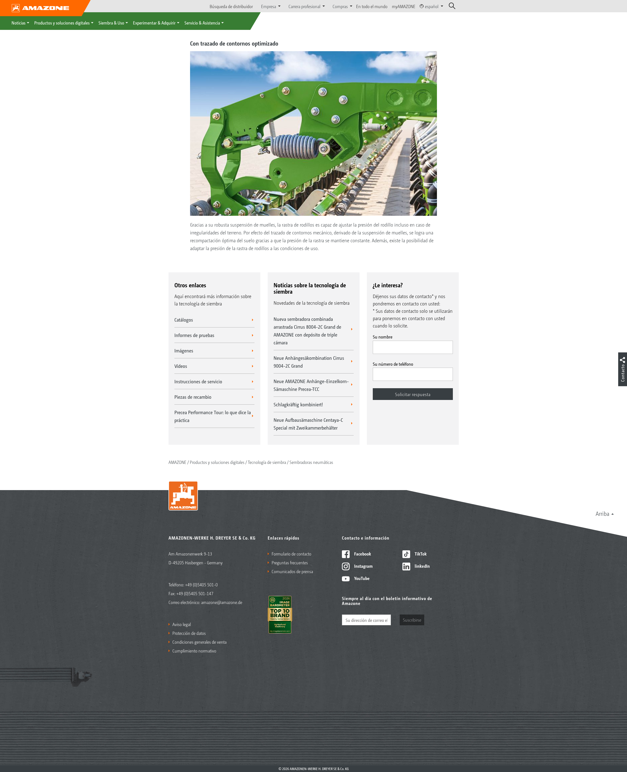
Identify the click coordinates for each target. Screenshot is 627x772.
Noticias (18, 22)
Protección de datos (189, 633)
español (431, 6)
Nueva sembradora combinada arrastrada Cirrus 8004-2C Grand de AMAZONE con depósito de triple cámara (307, 330)
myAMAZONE (403, 6)
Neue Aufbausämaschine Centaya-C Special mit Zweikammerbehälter (308, 423)
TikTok (420, 553)
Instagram (363, 566)
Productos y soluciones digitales (62, 22)
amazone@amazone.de (221, 602)
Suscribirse (412, 619)
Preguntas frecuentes (290, 562)
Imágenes (183, 350)
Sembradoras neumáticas (311, 462)
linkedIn (422, 566)
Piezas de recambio (192, 396)
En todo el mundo (371, 6)
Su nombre (382, 336)
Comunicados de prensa (292, 571)
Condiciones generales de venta (199, 641)
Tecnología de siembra (267, 462)
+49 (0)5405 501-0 (201, 584)
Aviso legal (181, 624)
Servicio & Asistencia (202, 22)
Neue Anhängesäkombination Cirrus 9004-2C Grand (309, 361)
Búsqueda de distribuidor (231, 6)
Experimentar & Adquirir (154, 22)
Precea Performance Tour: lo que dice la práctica (212, 416)
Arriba (602, 513)
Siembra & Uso (111, 22)
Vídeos (180, 365)
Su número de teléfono (393, 364)
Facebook (362, 553)
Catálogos (183, 319)
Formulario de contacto (291, 553)
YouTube (361, 578)
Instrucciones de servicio (198, 381)
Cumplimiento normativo (194, 650)
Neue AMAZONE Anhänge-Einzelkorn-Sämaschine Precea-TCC (311, 385)
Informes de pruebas (194, 335)
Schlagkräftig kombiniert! (298, 404)
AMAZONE (177, 462)
